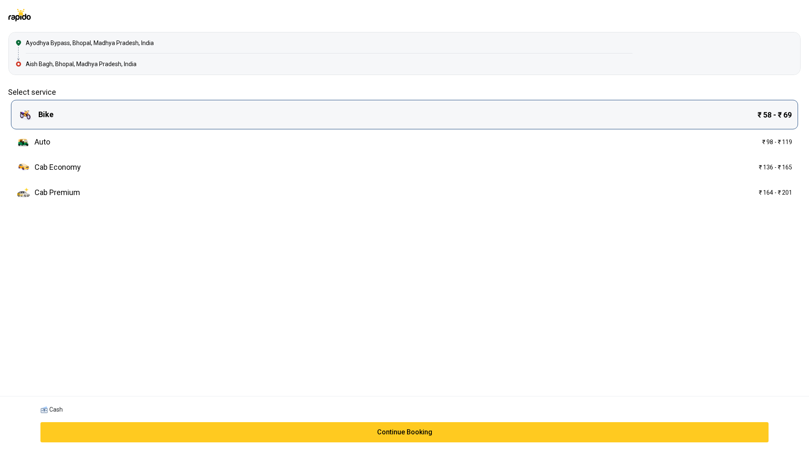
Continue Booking (404, 432)
